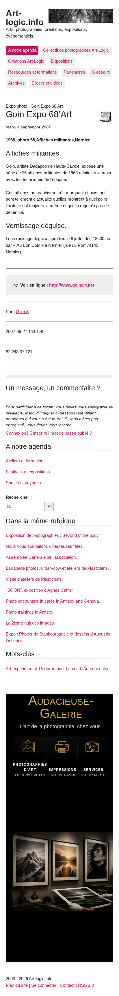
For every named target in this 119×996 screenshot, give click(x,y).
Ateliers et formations (26, 460)
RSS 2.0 (86, 985)
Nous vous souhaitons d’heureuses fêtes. (45, 546)
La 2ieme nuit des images (30, 623)
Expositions (62, 61)
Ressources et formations (32, 72)
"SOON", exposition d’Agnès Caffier (39, 590)
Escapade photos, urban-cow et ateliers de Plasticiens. (57, 568)
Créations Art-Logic (26, 61)
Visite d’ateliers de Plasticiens (34, 579)
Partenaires (74, 72)
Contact (67, 985)
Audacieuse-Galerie (61, 706)
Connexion (16, 433)
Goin (20, 311)
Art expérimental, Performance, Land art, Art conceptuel (58, 668)
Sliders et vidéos (47, 83)
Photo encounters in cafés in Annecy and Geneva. (53, 601)
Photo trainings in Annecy (29, 612)
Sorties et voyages (23, 482)
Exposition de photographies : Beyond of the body (52, 535)
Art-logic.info (25, 17)
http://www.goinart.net (71, 285)
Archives (16, 83)
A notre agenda (22, 50)
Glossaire (101, 72)
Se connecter (43, 985)
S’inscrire (38, 433)
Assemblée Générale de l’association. (41, 557)
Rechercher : (19, 497)
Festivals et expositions (28, 471)
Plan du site (17, 985)
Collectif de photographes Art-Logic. (76, 50)
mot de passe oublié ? (71, 433)
